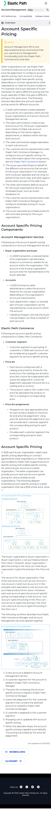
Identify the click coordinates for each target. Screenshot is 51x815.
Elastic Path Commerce (26, 161)
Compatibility (25, 16)
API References (8, 16)
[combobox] (39, 10)
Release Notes (42, 16)
